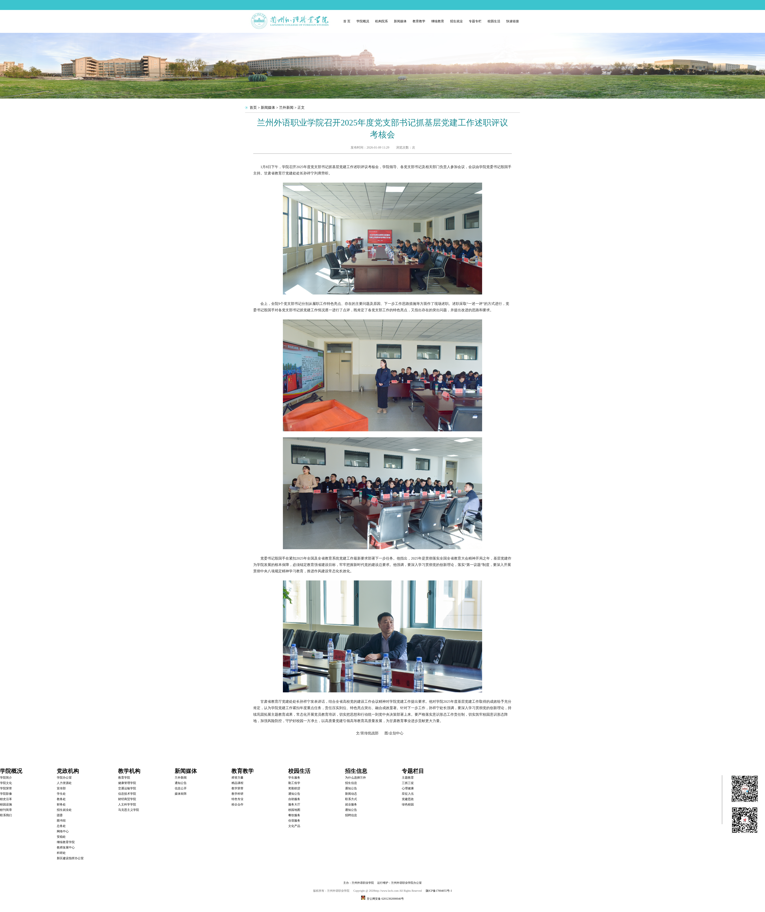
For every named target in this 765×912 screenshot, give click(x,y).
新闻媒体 (400, 21)
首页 (253, 108)
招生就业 (456, 21)
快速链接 (512, 21)
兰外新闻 (286, 108)
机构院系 (381, 21)
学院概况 (362, 21)
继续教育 (437, 21)
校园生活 (493, 21)
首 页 (346, 21)
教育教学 (419, 21)
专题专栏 (475, 21)
